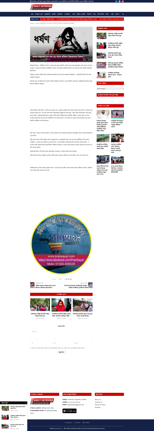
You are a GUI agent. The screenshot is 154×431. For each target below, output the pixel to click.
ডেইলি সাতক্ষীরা (67, 428)
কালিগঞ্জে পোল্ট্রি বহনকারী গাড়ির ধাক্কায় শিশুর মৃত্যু (115, 34)
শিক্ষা (107, 14)
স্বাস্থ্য (112, 14)
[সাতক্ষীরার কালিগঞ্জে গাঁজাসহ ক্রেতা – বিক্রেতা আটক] (101, 75)
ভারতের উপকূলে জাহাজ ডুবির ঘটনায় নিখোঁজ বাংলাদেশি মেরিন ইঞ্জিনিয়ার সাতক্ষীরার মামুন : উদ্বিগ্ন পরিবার (102, 126)
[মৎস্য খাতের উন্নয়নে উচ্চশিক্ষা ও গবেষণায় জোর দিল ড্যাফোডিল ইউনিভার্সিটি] (117, 159)
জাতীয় (54, 14)
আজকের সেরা (39, 14)
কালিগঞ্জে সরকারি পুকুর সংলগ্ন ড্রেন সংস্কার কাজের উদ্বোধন (115, 55)
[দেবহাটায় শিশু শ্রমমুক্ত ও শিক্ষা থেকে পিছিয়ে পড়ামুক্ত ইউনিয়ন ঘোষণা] (117, 114)
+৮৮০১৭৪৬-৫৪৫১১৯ (74, 402)
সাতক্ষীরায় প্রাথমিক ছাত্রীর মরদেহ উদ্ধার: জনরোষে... (17, 416)
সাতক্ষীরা (67, 14)
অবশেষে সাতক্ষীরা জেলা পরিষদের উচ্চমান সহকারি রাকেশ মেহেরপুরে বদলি (116, 148)
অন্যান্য (117, 14)
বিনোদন (89, 14)
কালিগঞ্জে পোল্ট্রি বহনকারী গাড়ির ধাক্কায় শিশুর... (17, 407)
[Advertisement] (95, 7)
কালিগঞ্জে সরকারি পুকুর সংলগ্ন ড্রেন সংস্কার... (17, 425)
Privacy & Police (100, 405)
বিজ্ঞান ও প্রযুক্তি (81, 14)
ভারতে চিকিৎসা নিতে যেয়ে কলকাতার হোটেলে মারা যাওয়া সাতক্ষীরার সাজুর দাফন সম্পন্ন (102, 170)
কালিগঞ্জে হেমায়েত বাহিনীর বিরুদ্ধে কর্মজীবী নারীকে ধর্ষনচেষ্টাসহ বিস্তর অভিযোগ (115, 65)
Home (32, 23)
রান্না (94, 14)
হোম (32, 14)
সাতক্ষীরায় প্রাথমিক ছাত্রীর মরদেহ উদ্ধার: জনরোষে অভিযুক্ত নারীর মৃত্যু (115, 45)
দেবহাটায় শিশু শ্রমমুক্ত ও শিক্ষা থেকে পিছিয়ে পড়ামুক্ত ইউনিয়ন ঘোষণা (63, 19)
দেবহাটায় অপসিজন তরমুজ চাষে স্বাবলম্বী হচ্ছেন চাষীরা (101, 19)
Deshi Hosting (101, 428)
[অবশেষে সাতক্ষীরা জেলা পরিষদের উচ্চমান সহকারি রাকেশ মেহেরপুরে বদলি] (117, 138)
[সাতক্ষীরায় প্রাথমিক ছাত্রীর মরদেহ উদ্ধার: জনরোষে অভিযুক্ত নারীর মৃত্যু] (61, 304)
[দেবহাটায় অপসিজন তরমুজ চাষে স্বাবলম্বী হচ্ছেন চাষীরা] (103, 138)
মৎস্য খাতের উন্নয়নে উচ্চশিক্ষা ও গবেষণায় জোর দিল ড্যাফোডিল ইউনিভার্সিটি (117, 169)
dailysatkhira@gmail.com (75, 405)
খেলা (73, 14)
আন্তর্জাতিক (47, 14)
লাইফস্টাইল (100, 14)
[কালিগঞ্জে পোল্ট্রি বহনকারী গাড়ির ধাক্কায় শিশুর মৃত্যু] (40, 304)
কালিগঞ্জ (33, 53)
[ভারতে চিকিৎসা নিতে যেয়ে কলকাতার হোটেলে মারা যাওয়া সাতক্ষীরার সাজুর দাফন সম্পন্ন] (103, 159)
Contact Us (98, 402)
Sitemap (97, 407)
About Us (98, 399)
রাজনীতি (59, 14)
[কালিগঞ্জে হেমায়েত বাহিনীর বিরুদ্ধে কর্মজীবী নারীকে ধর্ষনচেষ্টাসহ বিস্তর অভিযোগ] (101, 65)
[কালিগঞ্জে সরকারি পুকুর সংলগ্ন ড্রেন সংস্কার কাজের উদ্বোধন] (83, 304)
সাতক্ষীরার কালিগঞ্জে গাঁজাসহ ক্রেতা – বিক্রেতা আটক (115, 75)
